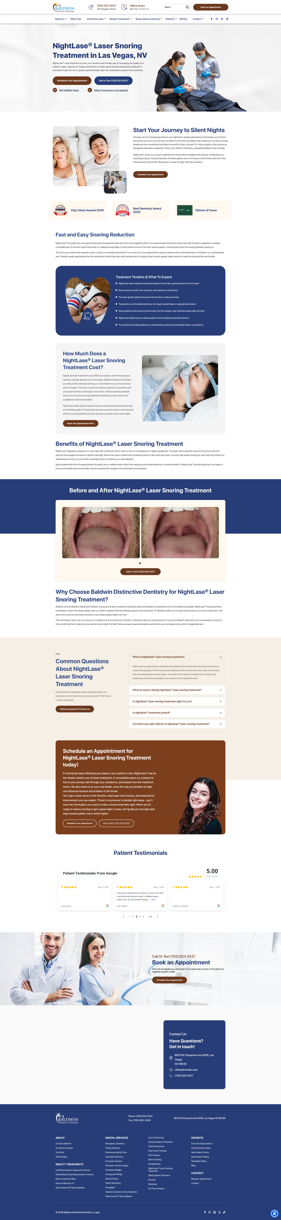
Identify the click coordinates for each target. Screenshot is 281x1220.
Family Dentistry (112, 1148)
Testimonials (61, 1156)
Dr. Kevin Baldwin (63, 1143)
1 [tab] (140, 563)
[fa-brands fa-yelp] (222, 19)
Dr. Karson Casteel (64, 1148)
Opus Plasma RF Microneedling (70, 1187)
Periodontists (154, 1164)
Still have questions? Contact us (75, 709)
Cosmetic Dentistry (114, 1156)
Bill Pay (183, 19)
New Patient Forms (200, 1152)
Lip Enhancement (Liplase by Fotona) (73, 1170)
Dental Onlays (111, 1178)
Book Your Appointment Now (80, 423)
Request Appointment (201, 1179)
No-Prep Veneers (156, 1188)
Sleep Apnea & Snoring (148, 19)
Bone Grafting (154, 1159)
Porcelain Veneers (113, 1161)
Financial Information (201, 1148)
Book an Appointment (211, 7)
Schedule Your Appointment (72, 80)
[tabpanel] (101, 532)
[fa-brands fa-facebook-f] (211, 19)
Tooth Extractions (156, 1146)
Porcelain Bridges (113, 1170)
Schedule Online (199, 1161)
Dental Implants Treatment (160, 1142)
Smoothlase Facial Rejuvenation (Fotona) (75, 1174)
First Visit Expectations (201, 1143)
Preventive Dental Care (116, 1152)
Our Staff (60, 1152)
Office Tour (76, 19)
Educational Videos (200, 1156)
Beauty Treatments (119, 19)
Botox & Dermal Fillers (66, 1179)
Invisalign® (110, 1187)
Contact (197, 19)
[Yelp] (220, 1212)
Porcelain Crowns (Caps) (116, 1165)
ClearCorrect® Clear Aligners (118, 1196)
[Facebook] (205, 1212)
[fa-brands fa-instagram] (217, 19)
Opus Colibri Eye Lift (65, 1183)
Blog (193, 1165)
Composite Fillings (113, 1174)
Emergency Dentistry (115, 1143)
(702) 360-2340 (142, 1120)
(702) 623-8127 (106, 5)
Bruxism (152, 1179)
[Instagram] (209, 1212)
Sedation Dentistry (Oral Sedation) (121, 1192)
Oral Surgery (154, 1155)
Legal (96, 1212)
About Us (60, 19)
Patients (170, 19)
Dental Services (95, 19)
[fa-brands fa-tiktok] (227, 19)
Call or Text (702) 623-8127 (113, 80)
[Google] (214, 1212)
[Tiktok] (224, 1212)
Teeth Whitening (113, 1183)
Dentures (152, 1184)
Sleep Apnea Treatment (159, 1175)
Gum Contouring (156, 1137)
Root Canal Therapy (157, 1150)
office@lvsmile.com (186, 1069)
